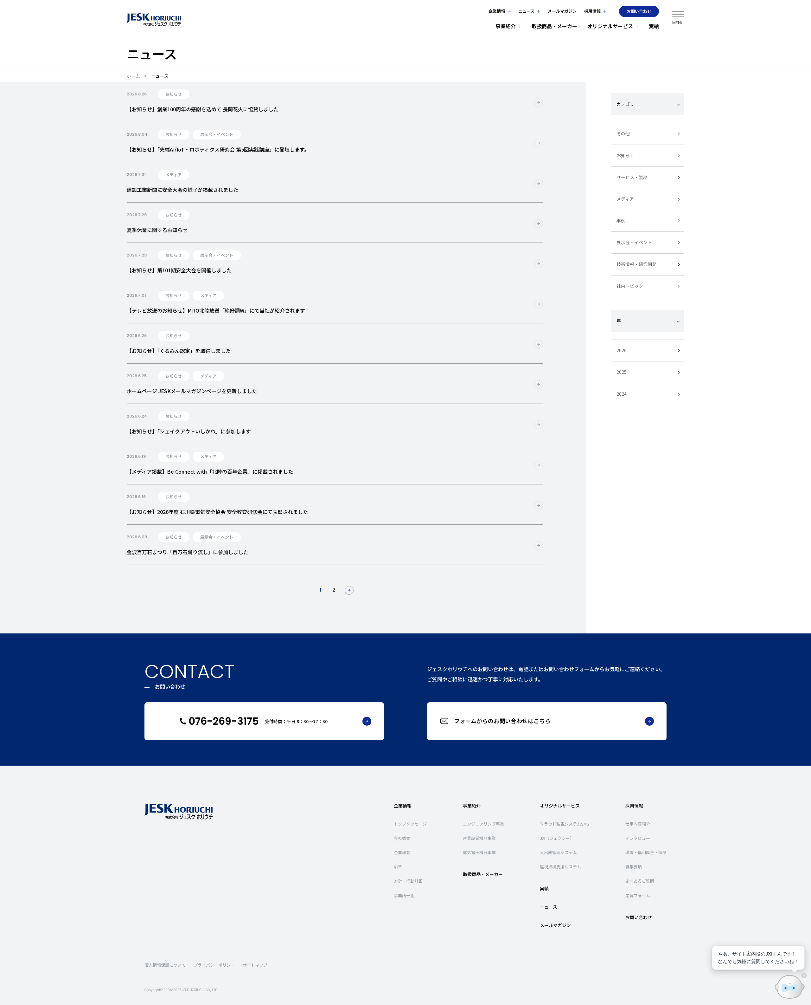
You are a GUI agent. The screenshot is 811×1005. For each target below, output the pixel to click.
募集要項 (633, 867)
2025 (621, 372)
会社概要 (402, 838)
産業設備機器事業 (479, 838)
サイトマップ (255, 965)
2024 (621, 394)
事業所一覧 (404, 895)
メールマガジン (562, 11)
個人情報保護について (165, 965)
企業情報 (497, 11)
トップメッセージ (410, 824)
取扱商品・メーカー (554, 26)
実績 (654, 26)
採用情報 (592, 11)
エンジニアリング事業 (483, 824)
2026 (621, 350)
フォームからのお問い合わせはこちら (502, 720)
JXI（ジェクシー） (557, 838)
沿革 (398, 867)
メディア (625, 199)
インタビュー (637, 838)
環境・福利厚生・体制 (646, 852)
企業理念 (402, 852)
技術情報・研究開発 (636, 264)
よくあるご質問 (639, 881)
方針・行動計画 (408, 881)
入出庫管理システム (558, 852)
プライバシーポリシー (214, 965)
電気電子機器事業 (479, 852)
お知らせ (625, 155)
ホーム (133, 76)
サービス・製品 (632, 177)
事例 (620, 220)
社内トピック (629, 285)
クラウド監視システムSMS (564, 824)
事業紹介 (505, 26)
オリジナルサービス (610, 26)
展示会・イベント (634, 242)
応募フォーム (637, 895)
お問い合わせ (639, 11)
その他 (623, 133)
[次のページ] (349, 590)
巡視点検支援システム (560, 867)
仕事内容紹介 (637, 824)
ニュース (526, 11)
